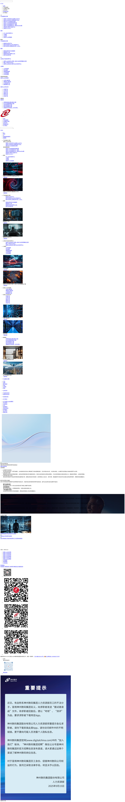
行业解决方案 (6, 121)
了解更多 (5, 177)
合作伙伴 (5, 122)
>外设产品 (5, 96)
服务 (2, 30)
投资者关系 (5, 124)
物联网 (2, 99)
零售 (4, 385)
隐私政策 (7, 566)
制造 (4, 388)
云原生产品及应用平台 (6, 58)
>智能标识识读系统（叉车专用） (10, 107)
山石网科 (5, 560)
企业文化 (5, 404)
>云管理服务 (6, 68)
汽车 (4, 381)
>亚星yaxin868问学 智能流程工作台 (11, 20)
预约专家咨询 (4, 466)
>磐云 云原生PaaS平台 (8, 62)
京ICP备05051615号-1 (39, 656)
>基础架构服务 (6, 71)
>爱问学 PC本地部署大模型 (9, 21)
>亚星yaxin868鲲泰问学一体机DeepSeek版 (12, 25)
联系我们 (5, 409)
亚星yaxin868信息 (7, 553)
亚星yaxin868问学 (7, 554)
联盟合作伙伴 (6, 394)
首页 (4, 118)
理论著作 (5, 402)
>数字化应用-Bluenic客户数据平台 (11, 44)
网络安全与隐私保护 (18, 566)
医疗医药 (5, 384)
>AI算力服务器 (6, 80)
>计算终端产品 (6, 83)
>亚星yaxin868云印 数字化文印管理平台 (12, 63)
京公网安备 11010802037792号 (53, 656)
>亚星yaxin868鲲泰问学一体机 (10, 24)
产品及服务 (5, 120)
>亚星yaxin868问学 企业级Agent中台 (11, 18)
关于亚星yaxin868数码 (8, 401)
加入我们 (5, 410)
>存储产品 (5, 89)
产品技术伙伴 (6, 392)
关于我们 (5, 125)
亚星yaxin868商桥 (7, 558)
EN (2, 3)
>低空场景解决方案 (7, 104)
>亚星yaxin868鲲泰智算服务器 (10, 22)
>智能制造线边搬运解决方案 (9, 102)
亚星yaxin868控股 (7, 552)
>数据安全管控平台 (7, 43)
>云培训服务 (6, 74)
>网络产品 (5, 93)
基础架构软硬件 (6, 136)
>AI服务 (5, 34)
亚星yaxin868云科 (5, 86)
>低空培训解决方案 (7, 106)
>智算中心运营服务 (7, 37)
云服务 (2, 66)
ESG (4, 405)
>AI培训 (5, 35)
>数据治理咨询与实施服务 (9, 50)
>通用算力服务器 (7, 81)
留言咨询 (5, 672)
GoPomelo (5, 563)
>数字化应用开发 (7, 55)
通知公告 (5, 412)
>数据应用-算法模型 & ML (9, 53)
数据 (4, 133)
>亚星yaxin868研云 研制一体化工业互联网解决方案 (15, 61)
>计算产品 (5, 90)
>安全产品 (5, 91)
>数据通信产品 (6, 84)
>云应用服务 (6, 72)
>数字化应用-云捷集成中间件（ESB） (12, 46)
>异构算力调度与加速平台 (9, 26)
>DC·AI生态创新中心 (8, 33)
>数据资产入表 (6, 52)
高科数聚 (5, 561)
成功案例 (5, 406)
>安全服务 (5, 70)
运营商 (4, 386)
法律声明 (11, 566)
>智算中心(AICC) (7, 28)
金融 (4, 382)
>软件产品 (5, 94)
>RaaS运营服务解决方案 (8, 103)
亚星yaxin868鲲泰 (5, 77)
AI (3, 132)
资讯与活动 (5, 408)
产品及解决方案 (4, 16)
